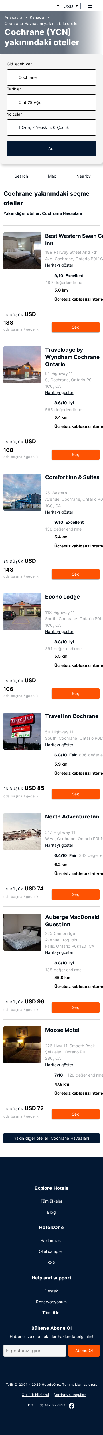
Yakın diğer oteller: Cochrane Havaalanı (42, 213)
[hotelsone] (26, 5)
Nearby (83, 176)
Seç (75, 327)
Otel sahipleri (51, 1251)
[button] (50, 6)
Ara (51, 148)
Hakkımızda (51, 1240)
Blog (51, 1212)
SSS (51, 1262)
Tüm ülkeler (52, 1201)
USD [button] (68, 6)
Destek (51, 1290)
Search (21, 176)
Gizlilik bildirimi (35, 1395)
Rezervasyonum (51, 1301)
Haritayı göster (59, 265)
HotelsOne (51, 1384)
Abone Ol (84, 1350)
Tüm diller (51, 1312)
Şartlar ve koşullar (70, 1395)
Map (52, 176)
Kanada (37, 17)
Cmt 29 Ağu (30, 102)
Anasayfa (13, 17)
